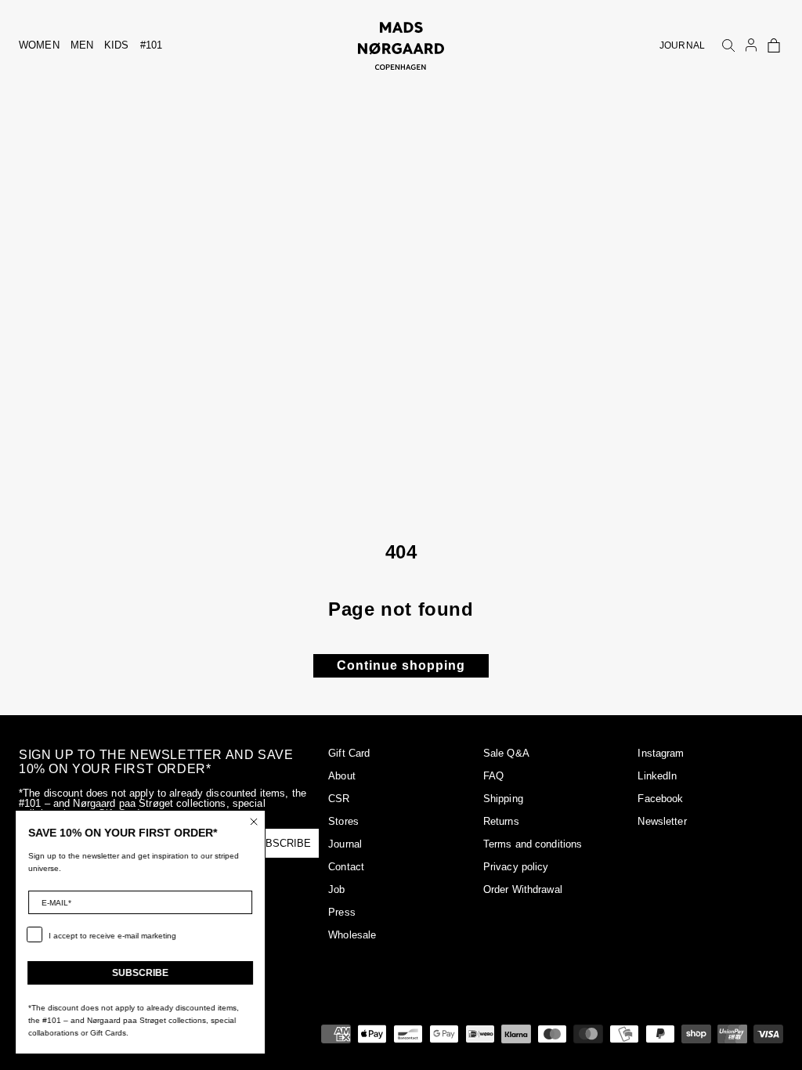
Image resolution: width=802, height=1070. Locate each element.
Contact (346, 867)
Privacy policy (516, 867)
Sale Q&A (506, 753)
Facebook (660, 798)
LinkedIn (657, 776)
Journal (345, 844)
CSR (338, 798)
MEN (81, 45)
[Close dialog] (254, 822)
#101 (151, 45)
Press (342, 912)
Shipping (503, 798)
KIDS (116, 45)
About (342, 776)
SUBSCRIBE (141, 972)
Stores (343, 821)
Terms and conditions (533, 844)
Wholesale (352, 935)
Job (336, 889)
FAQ (493, 776)
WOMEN (39, 45)
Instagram (661, 753)
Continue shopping (401, 665)
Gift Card (349, 753)
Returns (501, 821)
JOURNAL (682, 45)
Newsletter (662, 821)
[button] (773, 45)
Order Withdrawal (522, 889)
